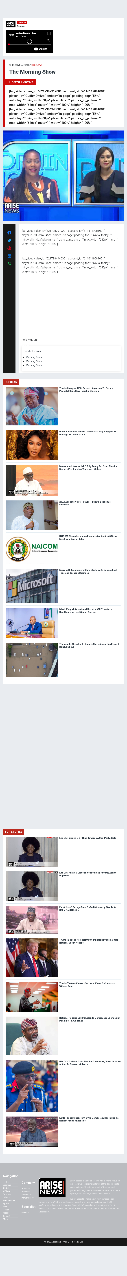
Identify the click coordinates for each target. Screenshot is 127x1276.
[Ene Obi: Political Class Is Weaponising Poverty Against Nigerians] (32, 872)
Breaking (7, 1185)
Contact (6, 1216)
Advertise (26, 1191)
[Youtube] (28, 345)
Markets (25, 1212)
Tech (5, 1206)
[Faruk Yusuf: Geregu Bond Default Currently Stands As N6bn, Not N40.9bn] (32, 906)
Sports (6, 1203)
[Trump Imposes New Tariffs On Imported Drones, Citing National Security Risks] (32, 939)
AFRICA (6, 1191)
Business (7, 1194)
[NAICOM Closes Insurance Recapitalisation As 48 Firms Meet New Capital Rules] (32, 535)
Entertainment (9, 1200)
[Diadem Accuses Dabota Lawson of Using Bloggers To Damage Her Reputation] (32, 431)
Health (6, 1210)
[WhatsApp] (26, 345)
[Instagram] (25, 345)
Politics (6, 1197)
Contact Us (26, 1195)
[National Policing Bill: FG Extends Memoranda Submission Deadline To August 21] (32, 1017)
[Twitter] (23, 345)
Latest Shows (21, 82)
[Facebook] (22, 345)
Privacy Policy (27, 1198)
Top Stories (13, 831)
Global (6, 1188)
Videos (6, 1213)
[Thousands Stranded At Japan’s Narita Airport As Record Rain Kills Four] (32, 643)
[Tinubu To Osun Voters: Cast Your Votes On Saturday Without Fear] (32, 983)
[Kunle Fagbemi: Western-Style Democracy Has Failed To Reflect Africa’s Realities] (32, 1117)
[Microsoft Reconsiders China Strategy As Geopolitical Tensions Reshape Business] (32, 569)
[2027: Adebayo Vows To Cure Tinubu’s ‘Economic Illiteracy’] (32, 501)
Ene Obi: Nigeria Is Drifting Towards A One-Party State (87, 838)
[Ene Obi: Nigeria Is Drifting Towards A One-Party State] (32, 837)
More (5, 1219)
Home (6, 1182)
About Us (26, 1188)
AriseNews (36, 65)
